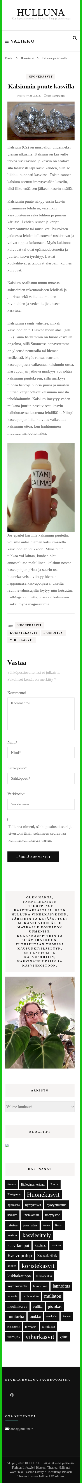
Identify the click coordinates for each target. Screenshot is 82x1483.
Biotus (54, 1184)
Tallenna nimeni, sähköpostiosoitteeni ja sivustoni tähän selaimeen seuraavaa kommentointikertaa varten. (40, 833)
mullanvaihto (31, 1296)
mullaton (52, 1296)
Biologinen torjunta (33, 1184)
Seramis (67, 1316)
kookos (11, 1265)
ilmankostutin (31, 1215)
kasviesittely (37, 1235)
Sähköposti (17, 768)
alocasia (11, 1184)
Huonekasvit (41, 76)
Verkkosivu (16, 794)
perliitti (37, 1306)
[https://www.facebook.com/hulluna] (12, 1395)
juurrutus (30, 1225)
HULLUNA (41, 12)
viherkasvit (21, 640)
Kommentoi (16, 693)
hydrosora (13, 1205)
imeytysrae (52, 1215)
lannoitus (53, 632)
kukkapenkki (44, 1276)
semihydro (51, 1316)
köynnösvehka (17, 1286)
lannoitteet (40, 1286)
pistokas (54, 1306)
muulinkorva (17, 1306)
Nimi (12, 742)
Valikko (23, 41)
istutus (12, 1225)
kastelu (12, 1235)
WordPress (57, 1476)
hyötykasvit (33, 1205)
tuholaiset (48, 1326)
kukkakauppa (19, 1275)
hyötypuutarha (56, 1205)
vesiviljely (13, 1336)
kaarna (46, 1225)
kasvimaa (40, 1245)
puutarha (15, 1316)
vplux (64, 1337)
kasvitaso (56, 1245)
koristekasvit (23, 632)
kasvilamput (18, 1245)
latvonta (12, 1296)
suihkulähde (13, 1327)
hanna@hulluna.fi (21, 1429)
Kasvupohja (19, 1255)
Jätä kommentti (56, 95)
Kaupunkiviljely (47, 1255)
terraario (31, 1327)
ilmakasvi (12, 1215)
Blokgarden (14, 1194)
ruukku (35, 1316)
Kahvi (59, 1225)
